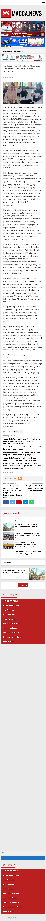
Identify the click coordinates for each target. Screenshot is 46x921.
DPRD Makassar (9, 610)
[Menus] (43, 2)
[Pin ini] (19, 502)
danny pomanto (9, 614)
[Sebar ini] (6, 502)
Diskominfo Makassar (11, 623)
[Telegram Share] (25, 502)
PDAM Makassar (9, 619)
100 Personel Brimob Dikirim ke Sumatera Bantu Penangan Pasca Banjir (28, 535)
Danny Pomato (8, 641)
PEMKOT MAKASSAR (10, 601)
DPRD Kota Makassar (11, 605)
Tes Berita (19, 521)
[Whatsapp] (31, 502)
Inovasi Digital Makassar (12, 918)
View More (23, 585)
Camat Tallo (17, 431)
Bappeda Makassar (10, 628)
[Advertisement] (23, 747)
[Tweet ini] (12, 502)
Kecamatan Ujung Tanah (12, 637)
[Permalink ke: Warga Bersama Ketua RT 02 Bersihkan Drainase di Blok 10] (8, 527)
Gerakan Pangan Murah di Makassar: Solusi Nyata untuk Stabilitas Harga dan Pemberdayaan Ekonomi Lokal (12, 490)
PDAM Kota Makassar (11, 632)
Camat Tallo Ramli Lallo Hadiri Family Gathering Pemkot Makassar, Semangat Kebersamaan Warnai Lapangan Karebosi (21, 441)
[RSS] (20, 478)
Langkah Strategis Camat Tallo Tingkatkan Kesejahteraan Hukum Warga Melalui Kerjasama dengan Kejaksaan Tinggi (22, 465)
